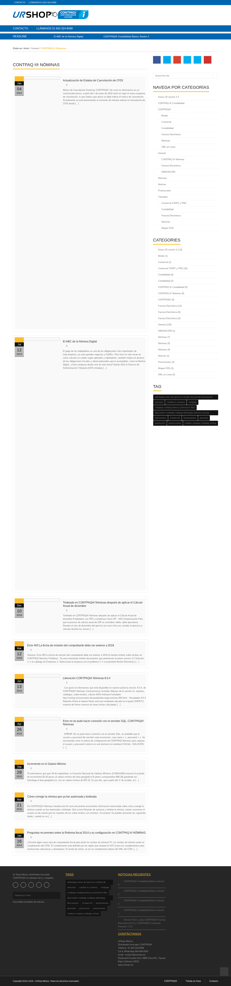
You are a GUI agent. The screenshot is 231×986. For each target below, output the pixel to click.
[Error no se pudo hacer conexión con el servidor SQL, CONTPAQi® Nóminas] (37, 731)
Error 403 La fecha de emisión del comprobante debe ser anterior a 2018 (70, 645)
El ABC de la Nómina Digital (68, 36)
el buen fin (175, 418)
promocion (160, 423)
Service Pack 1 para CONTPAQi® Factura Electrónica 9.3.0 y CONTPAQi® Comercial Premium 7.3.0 (141, 923)
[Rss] (195, 2)
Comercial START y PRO (173, 203)
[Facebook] (201, 2)
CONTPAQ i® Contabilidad (171, 103)
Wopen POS (167, 228)
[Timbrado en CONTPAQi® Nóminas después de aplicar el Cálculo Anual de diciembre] (37, 612)
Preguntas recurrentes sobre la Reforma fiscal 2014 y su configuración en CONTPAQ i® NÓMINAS (86, 832)
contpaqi (192, 402)
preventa (204, 418)
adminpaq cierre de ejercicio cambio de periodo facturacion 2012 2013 (183, 398)
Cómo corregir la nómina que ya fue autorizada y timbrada (62, 796)
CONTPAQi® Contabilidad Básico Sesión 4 (126, 36)
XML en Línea (168, 147)
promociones (175, 423)
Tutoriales (163, 197)
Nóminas (165, 140)
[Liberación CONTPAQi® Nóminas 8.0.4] (37, 688)
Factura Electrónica (171, 134)
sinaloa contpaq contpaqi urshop (200, 423)
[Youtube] (46, 885)
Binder (164, 115)
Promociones (164, 190)
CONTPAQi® (164, 109)
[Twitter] (206, 2)
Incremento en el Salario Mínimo (46, 763)
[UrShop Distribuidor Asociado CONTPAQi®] (50, 14)
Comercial (166, 122)
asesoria (159, 402)
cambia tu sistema (176, 402)
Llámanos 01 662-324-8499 (42, 2)
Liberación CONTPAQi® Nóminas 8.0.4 (86, 678)
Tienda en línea (193, 981)
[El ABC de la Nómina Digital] (37, 463)
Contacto (19, 2)
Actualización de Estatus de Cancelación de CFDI (93, 80)
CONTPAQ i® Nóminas (172, 159)
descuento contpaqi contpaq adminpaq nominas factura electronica (182, 413)
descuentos (160, 418)
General (35, 48)
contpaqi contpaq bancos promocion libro (175, 407)
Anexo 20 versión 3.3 (168, 97)
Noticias (162, 184)
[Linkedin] (216, 2)
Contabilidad (167, 128)
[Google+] (211, 2)
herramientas (189, 418)
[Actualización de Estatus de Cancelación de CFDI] (37, 202)
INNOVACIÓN (168, 172)
